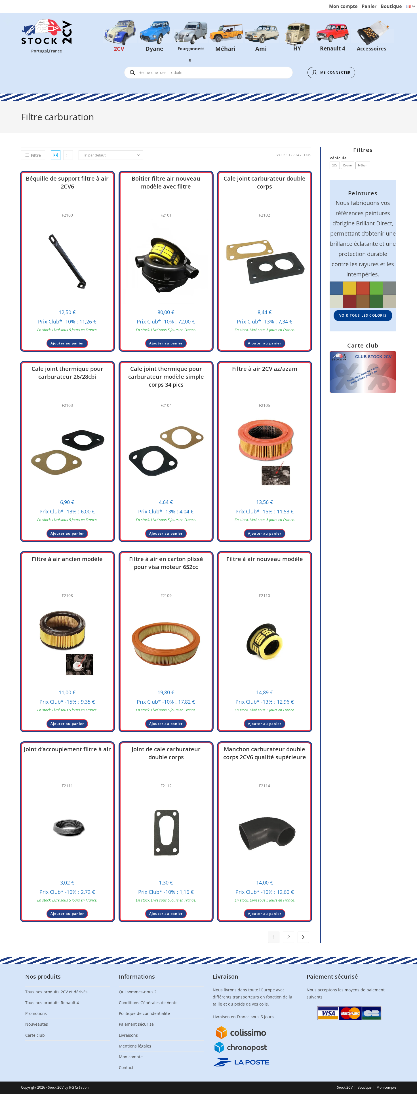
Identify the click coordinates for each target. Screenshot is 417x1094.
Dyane (155, 36)
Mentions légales (135, 1046)
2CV (120, 36)
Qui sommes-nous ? (137, 991)
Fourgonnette (191, 36)
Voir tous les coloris (363, 315)
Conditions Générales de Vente (148, 1002)
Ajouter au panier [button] (67, 343)
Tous (306, 155)
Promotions (36, 1013)
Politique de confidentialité (144, 1013)
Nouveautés (36, 1024)
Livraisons (128, 1035)
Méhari (226, 36)
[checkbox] (335, 165)
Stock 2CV (345, 1087)
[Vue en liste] (68, 155)
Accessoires (372, 36)
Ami (262, 36)
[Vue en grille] (55, 155)
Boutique (391, 6)
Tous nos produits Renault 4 (52, 1002)
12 (290, 155)
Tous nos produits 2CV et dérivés (56, 991)
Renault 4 (333, 36)
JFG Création (79, 1087)
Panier (369, 6)
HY (297, 36)
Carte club (35, 1035)
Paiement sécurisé (136, 1024)
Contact (126, 1067)
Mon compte (343, 6)
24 (297, 155)
